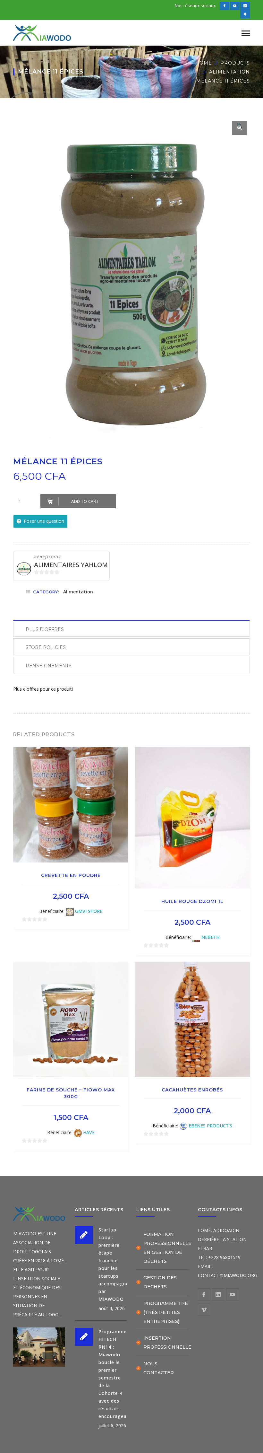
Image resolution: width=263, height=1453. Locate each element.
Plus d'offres (45, 629)
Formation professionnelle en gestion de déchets (167, 1247)
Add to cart (85, 501)
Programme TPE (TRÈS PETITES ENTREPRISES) (165, 1312)
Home (203, 63)
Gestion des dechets (160, 1282)
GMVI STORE (88, 911)
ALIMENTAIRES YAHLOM (71, 565)
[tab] (131, 628)
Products (235, 63)
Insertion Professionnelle (167, 1342)
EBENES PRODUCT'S (210, 1126)
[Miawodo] (42, 32)
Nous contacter (158, 1368)
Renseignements (49, 666)
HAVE (89, 1132)
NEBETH (210, 937)
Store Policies (46, 647)
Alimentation (229, 72)
